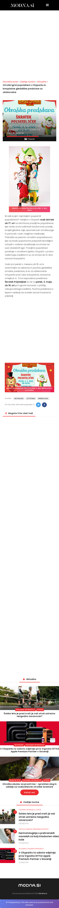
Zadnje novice (27, 81)
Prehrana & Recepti (41, 829)
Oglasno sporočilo (25, 710)
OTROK (40, 710)
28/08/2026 (24, 823)
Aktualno (42, 81)
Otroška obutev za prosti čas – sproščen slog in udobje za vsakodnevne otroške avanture (29, 785)
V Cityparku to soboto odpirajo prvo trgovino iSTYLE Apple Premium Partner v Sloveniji (29, 750)
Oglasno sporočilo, (27, 810)
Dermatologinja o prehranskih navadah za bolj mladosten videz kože (39, 836)
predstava (43, 398)
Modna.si (43, 893)
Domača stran (10, 81)
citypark (31, 398)
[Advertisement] (29, 46)
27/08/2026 (24, 843)
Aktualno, (23, 849)
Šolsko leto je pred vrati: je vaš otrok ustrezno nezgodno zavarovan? (29, 715)
